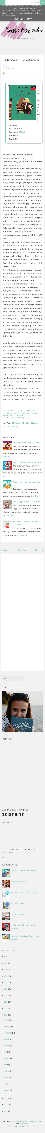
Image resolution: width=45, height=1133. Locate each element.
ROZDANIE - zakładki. (18, 903)
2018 (5, 982)
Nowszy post (5, 550)
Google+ (36, 423)
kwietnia (6, 1071)
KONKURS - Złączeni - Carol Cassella (23, 870)
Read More (6, 456)
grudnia (6, 1020)
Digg (17, 426)
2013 (5, 1015)
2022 (5, 956)
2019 (5, 976)
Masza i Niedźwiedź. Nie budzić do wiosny (26, 443)
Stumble (8, 426)
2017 (5, 989)
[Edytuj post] (4, 72)
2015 (5, 1002)
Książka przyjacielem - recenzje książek (28, 1121)
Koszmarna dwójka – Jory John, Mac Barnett (27, 462)
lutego (6, 1084)
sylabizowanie (9, 418)
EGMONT (22, 132)
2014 (5, 1008)
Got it (29, 19)
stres (27, 415)
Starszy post (39, 550)
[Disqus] (22, 584)
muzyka (6, 415)
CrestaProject (19, 1125)
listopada (7, 1026)
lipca (5, 1052)
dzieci (27, 411)
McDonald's (33, 413)
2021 (5, 963)
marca (6, 1077)
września (7, 1039)
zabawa (27, 418)
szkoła (20, 418)
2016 (5, 995)
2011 (5, 1104)
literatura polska (18, 413)
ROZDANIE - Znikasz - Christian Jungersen (25, 892)
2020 (5, 969)
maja (5, 1064)
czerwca (6, 1058)
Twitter (26, 423)
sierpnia (6, 1045)
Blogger (26, 1123)
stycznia (6, 1090)
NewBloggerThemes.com (22, 1127)
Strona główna (22, 550)
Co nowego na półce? (18, 914)
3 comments (9, 69)
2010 (5, 1111)
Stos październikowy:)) (18, 881)
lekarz (6, 413)
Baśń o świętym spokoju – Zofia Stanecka (27, 501)
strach (20, 415)
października (8, 1033)
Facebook (17, 423)
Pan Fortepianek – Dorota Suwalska (21, 59)
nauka (13, 415)
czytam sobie (9, 411)
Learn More (19, 19)
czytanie (19, 411)
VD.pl (3, 857)
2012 (5, 1098)
